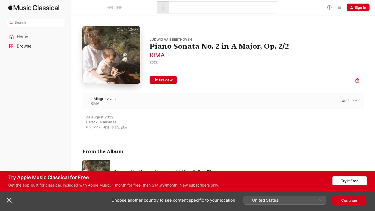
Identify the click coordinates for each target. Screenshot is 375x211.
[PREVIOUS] (110, 7)
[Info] (329, 7)
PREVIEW (343, 100)
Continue (349, 200)
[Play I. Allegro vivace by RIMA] (77, 101)
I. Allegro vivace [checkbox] (104, 98)
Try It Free (350, 181)
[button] (35, 37)
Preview (166, 80)
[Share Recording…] (357, 81)
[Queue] (338, 7)
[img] (33, 7)
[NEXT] (119, 7)
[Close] (9, 200)
